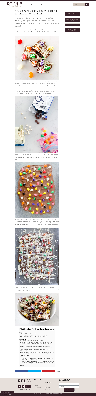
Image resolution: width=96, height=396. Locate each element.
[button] (7, 393)
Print (53, 329)
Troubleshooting (37, 387)
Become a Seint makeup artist (72, 30)
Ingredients (36, 388)
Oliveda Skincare (56, 4)
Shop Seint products (72, 24)
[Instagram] (26, 386)
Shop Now (36, 382)
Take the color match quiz (72, 14)
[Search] (87, 4)
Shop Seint (46, 4)
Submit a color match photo (72, 20)
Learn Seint (36, 4)
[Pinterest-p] (23, 386)
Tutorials (36, 385)
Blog (65, 4)
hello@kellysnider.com (25, 389)
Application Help (37, 383)
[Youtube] (29, 386)
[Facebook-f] (19, 386)
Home (28, 4)
